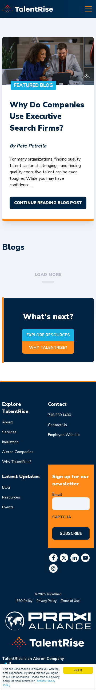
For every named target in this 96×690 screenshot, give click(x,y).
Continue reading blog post (48, 202)
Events (8, 507)
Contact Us (57, 424)
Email (58, 494)
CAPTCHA (61, 517)
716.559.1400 (59, 415)
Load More (48, 275)
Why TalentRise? (48, 347)
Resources (11, 497)
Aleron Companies (17, 451)
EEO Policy (24, 600)
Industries (10, 442)
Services (9, 432)
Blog (6, 487)
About (7, 422)
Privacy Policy (47, 600)
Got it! (78, 670)
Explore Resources (48, 335)
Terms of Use (70, 600)
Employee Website (64, 434)
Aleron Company (48, 658)
